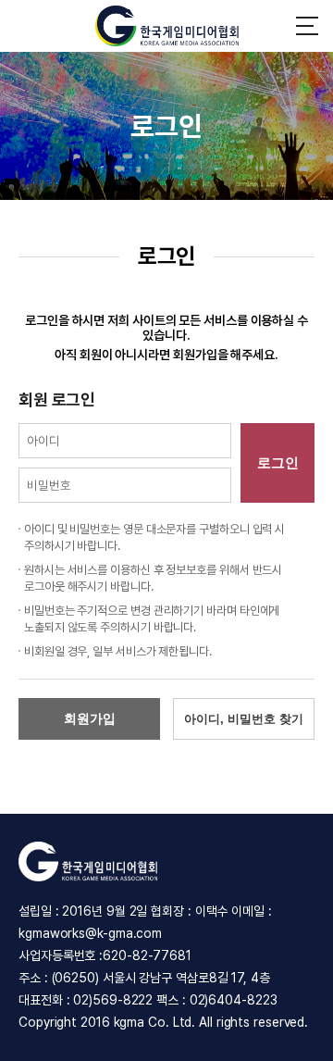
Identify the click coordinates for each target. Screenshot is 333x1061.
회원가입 (90, 718)
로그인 (278, 462)
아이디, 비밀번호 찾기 (243, 719)
